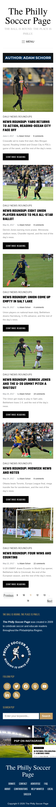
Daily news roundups (17, 116)
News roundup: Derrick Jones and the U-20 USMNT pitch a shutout (26, 384)
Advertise (35, 784)
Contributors (21, 789)
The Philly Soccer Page (28, 15)
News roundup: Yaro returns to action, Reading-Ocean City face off (27, 126)
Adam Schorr (24, 136)
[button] (28, 41)
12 (37, 595)
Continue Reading (16, 156)
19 (28, 600)
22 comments (39, 563)
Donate (11, 784)
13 (44, 595)
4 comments (39, 307)
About (7, 789)
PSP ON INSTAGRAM (28, 741)
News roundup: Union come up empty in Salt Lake (26, 299)
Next (49, 601)
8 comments (39, 225)
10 (24, 595)
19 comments (39, 394)
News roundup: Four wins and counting (27, 555)
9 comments (38, 136)
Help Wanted (37, 789)
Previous (9, 595)
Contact (23, 784)
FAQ (46, 784)
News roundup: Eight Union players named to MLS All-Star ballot (28, 215)
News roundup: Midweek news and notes (27, 470)
